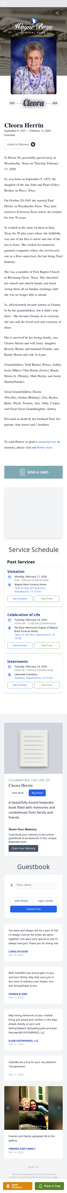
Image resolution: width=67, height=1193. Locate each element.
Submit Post (33, 909)
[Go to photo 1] (22, 1126)
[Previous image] (8, 1108)
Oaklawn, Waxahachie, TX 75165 (33, 678)
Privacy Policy (23, 1177)
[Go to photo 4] (28, 1126)
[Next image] (59, 1108)
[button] (33, 1108)
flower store (44, 447)
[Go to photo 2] (23, 1126)
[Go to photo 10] (41, 1126)
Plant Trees (47, 598)
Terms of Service (43, 1177)
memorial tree (47, 441)
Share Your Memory (23, 848)
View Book (18, 793)
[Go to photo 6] (32, 1126)
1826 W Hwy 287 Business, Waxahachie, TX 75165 (30, 589)
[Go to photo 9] (38, 1126)
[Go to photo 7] (34, 1126)
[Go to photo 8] (36, 1126)
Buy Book (37, 793)
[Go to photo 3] (26, 1126)
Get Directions (20, 598)
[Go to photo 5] (30, 1126)
